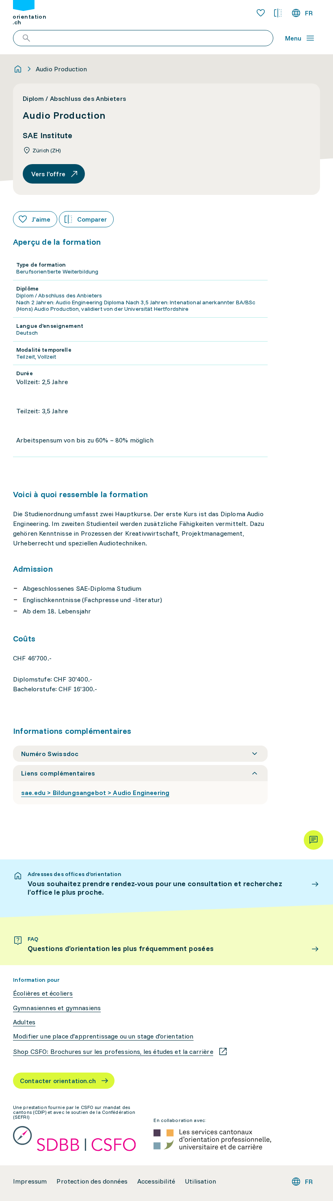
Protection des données (92, 1181)
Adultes (24, 1022)
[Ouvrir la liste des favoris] (261, 13)
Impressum (30, 1181)
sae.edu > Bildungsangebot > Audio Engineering (95, 793)
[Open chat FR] (313, 840)
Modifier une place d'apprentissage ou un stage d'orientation (103, 1036)
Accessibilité (156, 1181)
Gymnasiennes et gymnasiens (57, 1008)
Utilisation (200, 1181)
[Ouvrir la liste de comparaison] (278, 13)
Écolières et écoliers (43, 993)
